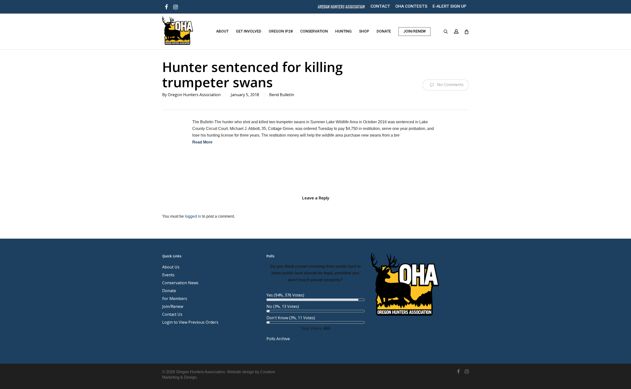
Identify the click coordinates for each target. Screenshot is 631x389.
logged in (193, 216)
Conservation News (180, 282)
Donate (169, 290)
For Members (174, 298)
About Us (170, 267)
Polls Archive (278, 338)
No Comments (450, 84)
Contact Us (172, 314)
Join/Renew (172, 306)
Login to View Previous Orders (190, 322)
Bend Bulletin (281, 94)
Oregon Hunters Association (194, 94)
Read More (202, 142)
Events (168, 275)
